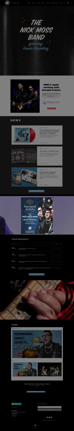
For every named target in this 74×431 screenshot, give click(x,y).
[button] (52, 199)
